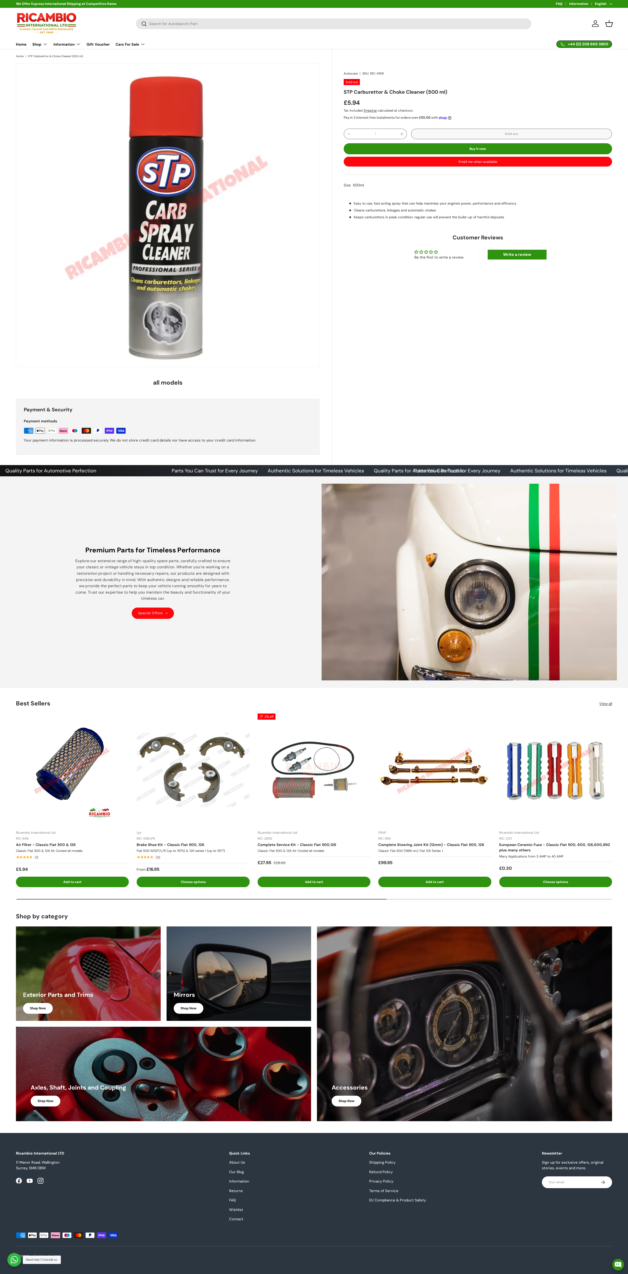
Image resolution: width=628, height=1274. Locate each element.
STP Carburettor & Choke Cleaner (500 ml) (55, 56)
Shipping (370, 110)
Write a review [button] (517, 254)
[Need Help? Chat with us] (14, 1260)
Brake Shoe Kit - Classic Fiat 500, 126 (170, 844)
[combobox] (334, 23)
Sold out (511, 134)
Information (578, 4)
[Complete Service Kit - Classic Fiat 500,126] (314, 770)
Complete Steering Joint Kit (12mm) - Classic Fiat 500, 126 (431, 844)
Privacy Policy (381, 1181)
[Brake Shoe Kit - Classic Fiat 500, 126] (193, 770)
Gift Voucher (98, 44)
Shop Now (38, 1008)
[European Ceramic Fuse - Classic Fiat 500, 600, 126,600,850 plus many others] (555, 770)
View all (605, 703)
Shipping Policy (382, 1162)
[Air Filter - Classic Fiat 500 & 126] (72, 770)
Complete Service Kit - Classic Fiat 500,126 (297, 844)
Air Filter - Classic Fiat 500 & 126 (46, 844)
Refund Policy (381, 1172)
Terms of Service (383, 1190)
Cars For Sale (127, 44)
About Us (237, 1162)
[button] (609, 23)
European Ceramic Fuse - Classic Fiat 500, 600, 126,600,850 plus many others (554, 847)
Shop (36, 44)
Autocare (351, 73)
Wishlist (236, 1209)
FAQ (559, 4)
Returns (236, 1190)
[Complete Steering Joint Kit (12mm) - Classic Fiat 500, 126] (434, 770)
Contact (236, 1219)
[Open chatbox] (618, 1263)
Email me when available (477, 161)
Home (21, 44)
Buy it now (478, 148)
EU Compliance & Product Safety (397, 1200)
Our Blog (236, 1172)
